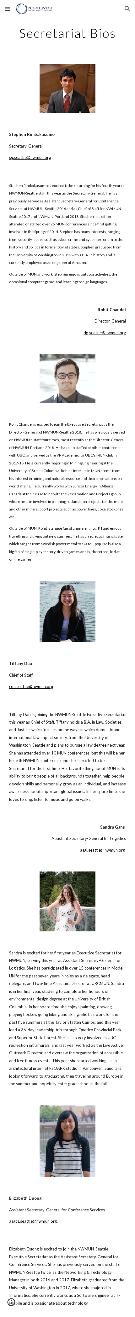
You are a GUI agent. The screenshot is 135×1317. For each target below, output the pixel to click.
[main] (68, 33)
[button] (7, 8)
